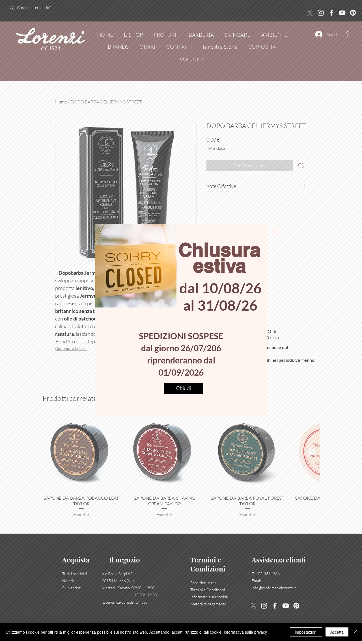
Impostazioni (306, 632)
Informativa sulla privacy (245, 632)
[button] (276, 231)
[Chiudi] (355, 631)
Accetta (337, 632)
